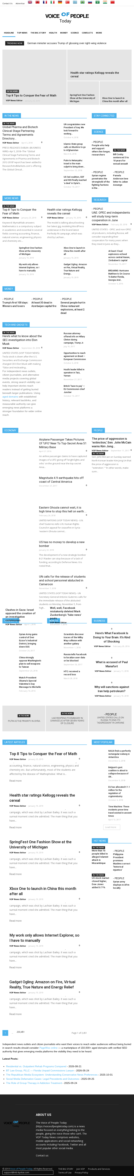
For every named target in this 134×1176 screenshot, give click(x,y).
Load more (110, 827)
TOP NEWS (22, 32)
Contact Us (7, 3)
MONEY (64, 32)
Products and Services (99, 1168)
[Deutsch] (60, 3)
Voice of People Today (21, 1168)
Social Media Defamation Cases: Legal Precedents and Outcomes (42, 1078)
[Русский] (90, 3)
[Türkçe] (67, 3)
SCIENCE (75, 32)
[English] (30, 3)
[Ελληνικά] (75, 3)
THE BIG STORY (38, 32)
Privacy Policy (81, 1172)
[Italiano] (52, 3)
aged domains (10, 396)
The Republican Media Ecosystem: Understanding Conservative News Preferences (52, 1074)
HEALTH (53, 32)
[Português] (82, 3)
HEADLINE (9, 32)
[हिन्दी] (105, 3)
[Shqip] (37, 3)
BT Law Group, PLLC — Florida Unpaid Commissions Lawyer (40, 1070)
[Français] (45, 3)
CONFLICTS (87, 32)
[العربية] (97, 3)
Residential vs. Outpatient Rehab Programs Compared (36, 1066)
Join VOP (80, 1168)
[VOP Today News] (67, 17)
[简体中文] (112, 3)
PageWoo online (48, 1047)
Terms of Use (65, 1172)
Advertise (20, 3)
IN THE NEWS (12, 91)
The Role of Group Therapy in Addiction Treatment (34, 1083)
